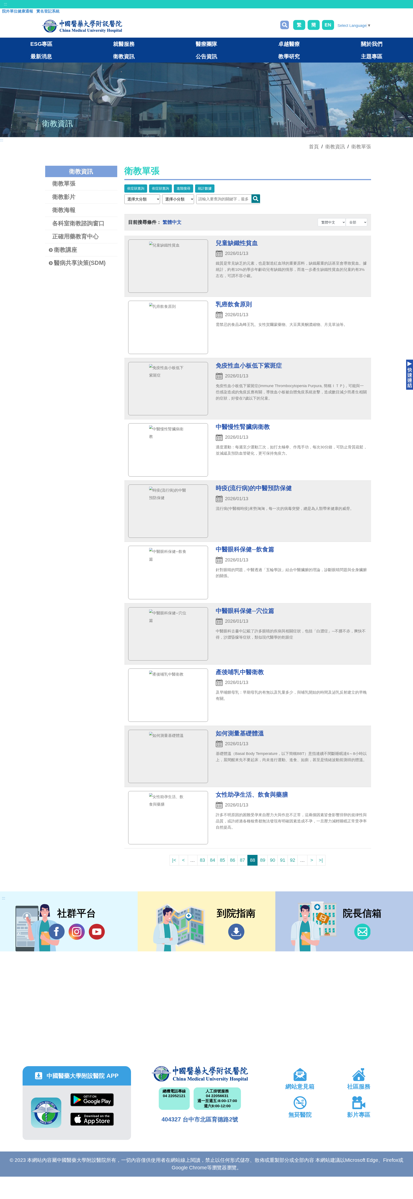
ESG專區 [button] (41, 44)
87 (242, 860)
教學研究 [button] (289, 56)
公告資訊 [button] (206, 56)
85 (222, 860)
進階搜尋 (183, 188)
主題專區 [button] (371, 56)
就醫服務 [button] (124, 44)
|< (174, 860)
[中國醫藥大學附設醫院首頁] (82, 26)
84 (212, 860)
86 (232, 860)
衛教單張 (361, 146)
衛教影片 (64, 197)
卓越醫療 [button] (289, 44)
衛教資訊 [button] (124, 56)
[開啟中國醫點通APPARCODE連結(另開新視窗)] (46, 1113)
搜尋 (284, 25)
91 (282, 860)
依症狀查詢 (135, 188)
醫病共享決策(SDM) (80, 263)
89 (262, 860)
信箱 (362, 932)
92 (292, 860)
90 (272, 860)
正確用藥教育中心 (75, 236)
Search (255, 198)
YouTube (97, 932)
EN (328, 25)
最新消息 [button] (41, 56)
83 (202, 860)
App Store (92, 1122)
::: (5, 4)
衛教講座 (65, 250)
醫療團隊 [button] (206, 44)
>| (321, 860)
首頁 (314, 146)
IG (77, 932)
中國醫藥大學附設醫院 (200, 1074)
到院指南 (236, 932)
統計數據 (205, 188)
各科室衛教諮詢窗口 (78, 223)
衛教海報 (64, 210)
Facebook (57, 932)
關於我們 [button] (371, 44)
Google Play (92, 1103)
